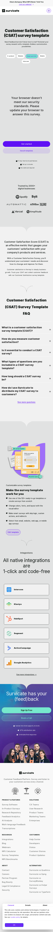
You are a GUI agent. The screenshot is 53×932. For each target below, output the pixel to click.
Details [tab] (28, 905)
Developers (34, 843)
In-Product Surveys (11, 808)
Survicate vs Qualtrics (39, 870)
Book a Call (26, 718)
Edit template (13, 532)
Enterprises (34, 820)
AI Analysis (7, 820)
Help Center (34, 839)
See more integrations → (26, 675)
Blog (4, 843)
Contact (5, 870)
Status (32, 847)
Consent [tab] (11, 905)
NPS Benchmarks (10, 859)
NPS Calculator (9, 851)
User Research (36, 808)
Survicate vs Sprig (37, 874)
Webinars (6, 847)
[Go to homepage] (26, 773)
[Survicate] (10, 10)
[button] (26, 330)
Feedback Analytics (11, 816)
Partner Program (9, 878)
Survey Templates (10, 855)
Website (20, 56)
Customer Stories (37, 851)
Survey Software (9, 804)
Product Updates (37, 855)
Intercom (26, 61)
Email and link (31, 56)
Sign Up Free (26, 710)
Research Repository (11, 812)
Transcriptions (8, 828)
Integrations (7, 839)
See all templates (26, 151)
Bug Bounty (7, 882)
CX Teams (34, 804)
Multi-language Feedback (13, 824)
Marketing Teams (37, 816)
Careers (5, 874)
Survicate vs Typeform (39, 892)
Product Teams (36, 812)
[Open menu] (49, 10)
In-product (10, 56)
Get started (26, 144)
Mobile (42, 56)
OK (14, 925)
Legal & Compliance (11, 886)
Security (6, 890)
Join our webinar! (25, 4)
